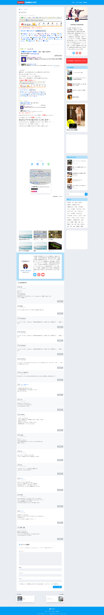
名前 (20, 567)
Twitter (35, 276)
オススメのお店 (79, 2)
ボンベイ (68, 217)
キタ (75, 211)
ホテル (85, 215)
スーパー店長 (69, 215)
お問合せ (85, 2)
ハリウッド (80, 215)
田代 (71, 226)
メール (21, 573)
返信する (60, 301)
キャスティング (80, 211)
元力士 (82, 219)
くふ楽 (76, 206)
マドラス (73, 217)
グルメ (68, 213)
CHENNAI (69, 202)
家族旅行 (68, 224)
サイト (20, 578)
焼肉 (68, 226)
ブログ (73, 2)
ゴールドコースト (79, 213)
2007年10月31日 (23, 288)
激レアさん (82, 224)
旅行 (75, 224)
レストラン (82, 217)
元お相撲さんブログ (76, 219)
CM (72, 202)
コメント (21, 551)
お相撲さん (69, 204)
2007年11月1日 (23, 496)
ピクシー (22, 511)
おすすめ (80, 202)
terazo (21, 478)
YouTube (43, 276)
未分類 (60, 196)
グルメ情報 (73, 213)
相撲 (74, 226)
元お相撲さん (69, 219)
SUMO (76, 202)
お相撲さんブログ (70, 206)
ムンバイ (77, 217)
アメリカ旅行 (80, 206)
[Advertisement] (40, 143)
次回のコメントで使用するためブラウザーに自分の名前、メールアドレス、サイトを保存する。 (39, 583)
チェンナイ (75, 215)
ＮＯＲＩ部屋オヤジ (24, 384)
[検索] (86, 194)
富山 (72, 224)
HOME (53, 609)
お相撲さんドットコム (76, 204)
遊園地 (82, 226)
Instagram (39, 276)
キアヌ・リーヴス (70, 211)
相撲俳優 (77, 226)
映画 (78, 224)
